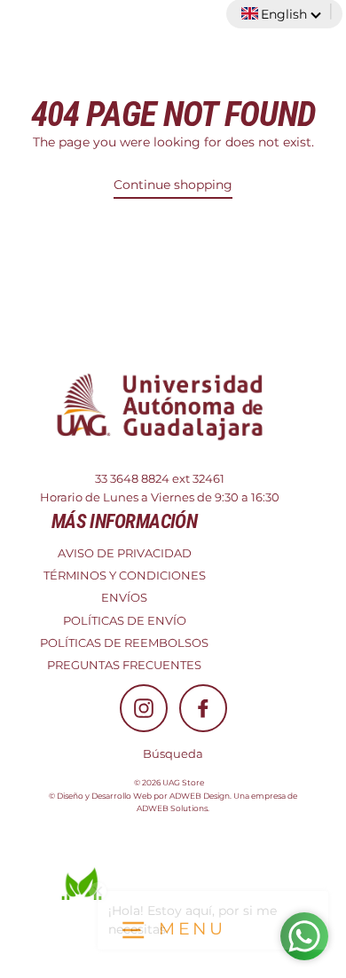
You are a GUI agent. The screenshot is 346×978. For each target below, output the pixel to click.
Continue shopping (173, 185)
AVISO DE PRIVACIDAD (125, 553)
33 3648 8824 (132, 478)
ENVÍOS (124, 597)
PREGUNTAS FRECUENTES (124, 665)
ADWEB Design (199, 796)
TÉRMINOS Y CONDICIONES (124, 575)
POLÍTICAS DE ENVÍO (124, 620)
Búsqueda (173, 754)
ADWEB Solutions (172, 808)
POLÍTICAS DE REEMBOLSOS (124, 643)
